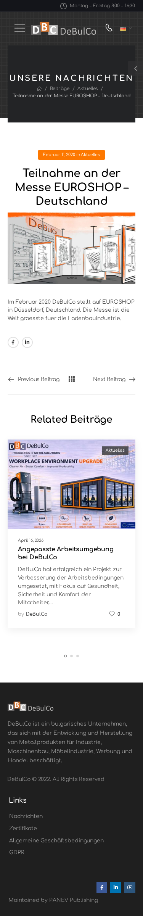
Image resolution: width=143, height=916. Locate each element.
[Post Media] (71, 484)
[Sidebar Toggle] (135, 68)
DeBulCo (37, 614)
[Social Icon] (13, 342)
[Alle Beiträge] (71, 379)
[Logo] (63, 28)
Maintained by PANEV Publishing (53, 900)
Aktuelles (87, 88)
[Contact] (111, 28)
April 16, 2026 (30, 540)
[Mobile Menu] (19, 28)
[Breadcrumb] (39, 89)
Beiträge (59, 88)
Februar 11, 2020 (59, 154)
